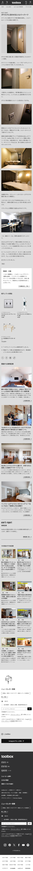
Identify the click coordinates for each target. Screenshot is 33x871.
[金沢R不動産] (5, 861)
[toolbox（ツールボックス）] (16, 3)
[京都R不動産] (12, 861)
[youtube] (23, 845)
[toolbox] (7, 756)
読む (3, 560)
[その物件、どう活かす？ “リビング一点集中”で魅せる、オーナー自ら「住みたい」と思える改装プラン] (8, 650)
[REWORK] (28, 868)
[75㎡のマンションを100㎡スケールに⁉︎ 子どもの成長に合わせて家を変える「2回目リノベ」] (16, 422)
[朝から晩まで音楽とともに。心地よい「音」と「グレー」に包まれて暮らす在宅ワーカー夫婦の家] (16, 384)
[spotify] (28, 845)
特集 (7, 560)
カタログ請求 (4, 780)
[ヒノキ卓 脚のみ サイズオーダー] (8, 328)
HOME (2, 6)
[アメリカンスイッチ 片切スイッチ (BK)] (24, 303)
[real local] (20, 868)
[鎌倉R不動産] (28, 857)
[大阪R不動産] (20, 861)
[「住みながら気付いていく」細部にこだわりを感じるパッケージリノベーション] (24, 621)
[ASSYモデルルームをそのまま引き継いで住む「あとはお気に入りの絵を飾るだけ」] (8, 621)
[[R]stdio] (12, 868)
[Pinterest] (9, 845)
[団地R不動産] (20, 864)
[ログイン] (3, 2)
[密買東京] (5, 868)
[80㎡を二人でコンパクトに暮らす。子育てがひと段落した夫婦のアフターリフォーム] (16, 460)
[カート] (7, 2)
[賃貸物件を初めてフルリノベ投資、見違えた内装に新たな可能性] (8, 593)
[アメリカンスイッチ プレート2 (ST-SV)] (8, 303)
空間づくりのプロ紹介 (7, 784)
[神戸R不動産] (28, 861)
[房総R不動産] (20, 857)
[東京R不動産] (5, 857)
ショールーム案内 (6, 776)
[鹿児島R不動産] (12, 864)
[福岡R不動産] (5, 864)
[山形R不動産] (12, 857)
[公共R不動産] (28, 864)
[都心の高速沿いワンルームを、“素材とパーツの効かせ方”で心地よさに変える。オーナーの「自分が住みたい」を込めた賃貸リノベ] (8, 563)
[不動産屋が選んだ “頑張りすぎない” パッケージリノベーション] (24, 650)
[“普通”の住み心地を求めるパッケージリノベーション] (24, 593)
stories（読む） (8, 6)
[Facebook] (19, 845)
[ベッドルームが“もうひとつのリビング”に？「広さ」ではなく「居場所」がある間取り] (16, 498)
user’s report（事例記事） (18, 6)
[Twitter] (14, 845)
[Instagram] (5, 845)
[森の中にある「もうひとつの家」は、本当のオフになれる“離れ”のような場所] (24, 563)
